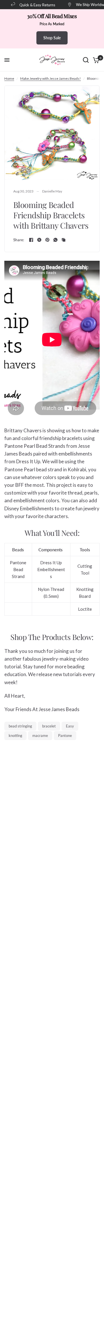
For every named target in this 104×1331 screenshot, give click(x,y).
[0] (95, 59)
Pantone (65, 735)
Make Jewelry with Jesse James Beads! (50, 78)
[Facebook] (31, 239)
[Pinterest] (47, 239)
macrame (40, 735)
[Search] (86, 59)
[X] (39, 239)
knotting (15, 735)
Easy (70, 726)
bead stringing (20, 726)
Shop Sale (52, 37)
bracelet (49, 726)
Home (9, 78)
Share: (18, 240)
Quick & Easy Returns (35, 5)
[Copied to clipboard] (63, 239)
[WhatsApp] (55, 239)
